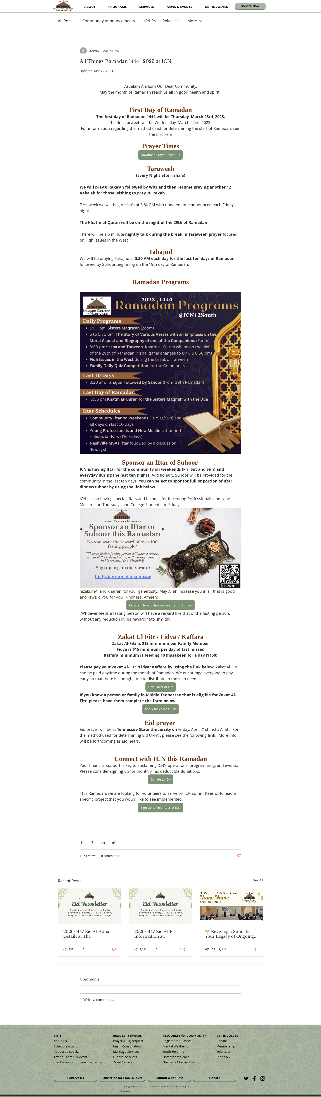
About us (60, 1041)
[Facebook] (254, 1078)
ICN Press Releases (161, 20)
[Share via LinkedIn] (103, 842)
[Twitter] (246, 1078)
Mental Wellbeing (176, 1046)
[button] (90, 7)
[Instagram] (263, 1078)
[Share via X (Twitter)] (92, 842)
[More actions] (238, 50)
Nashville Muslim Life (178, 1062)
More (192, 20)
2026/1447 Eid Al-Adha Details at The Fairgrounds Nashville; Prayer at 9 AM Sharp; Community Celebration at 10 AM (87, 934)
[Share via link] (114, 842)
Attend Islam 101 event (70, 1057)
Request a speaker (67, 1051)
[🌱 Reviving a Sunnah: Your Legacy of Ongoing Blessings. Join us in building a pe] (231, 906)
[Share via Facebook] (82, 842)
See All (258, 880)
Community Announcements (108, 20)
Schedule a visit (65, 1046)
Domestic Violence (176, 1057)
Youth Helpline (173, 1051)
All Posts (66, 20)
